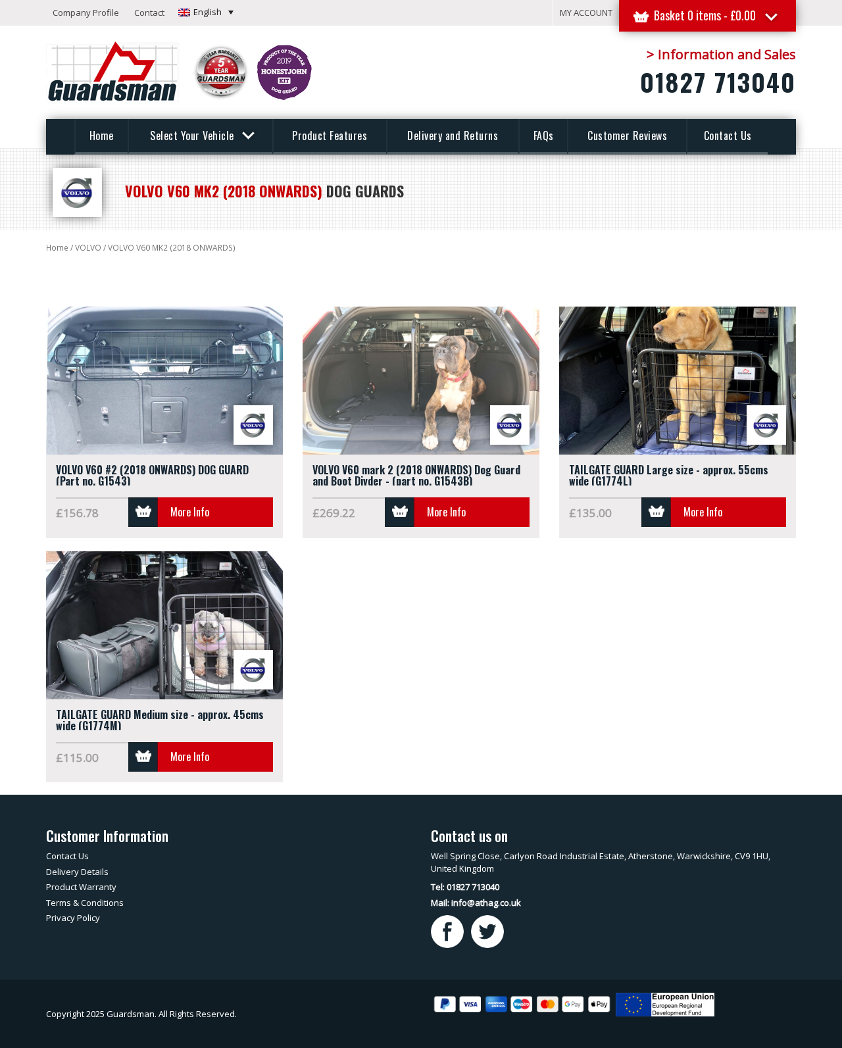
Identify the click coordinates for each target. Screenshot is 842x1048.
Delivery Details (77, 872)
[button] (206, 12)
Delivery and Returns (452, 135)
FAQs (543, 135)
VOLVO (88, 247)
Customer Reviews (627, 135)
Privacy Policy (73, 918)
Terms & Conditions (85, 903)
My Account (586, 12)
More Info (189, 512)
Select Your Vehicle (193, 135)
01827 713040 (718, 81)
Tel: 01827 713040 (465, 887)
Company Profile (86, 12)
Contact (149, 12)
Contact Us (728, 135)
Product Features (329, 135)
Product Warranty (81, 887)
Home (101, 135)
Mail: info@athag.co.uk (476, 903)
